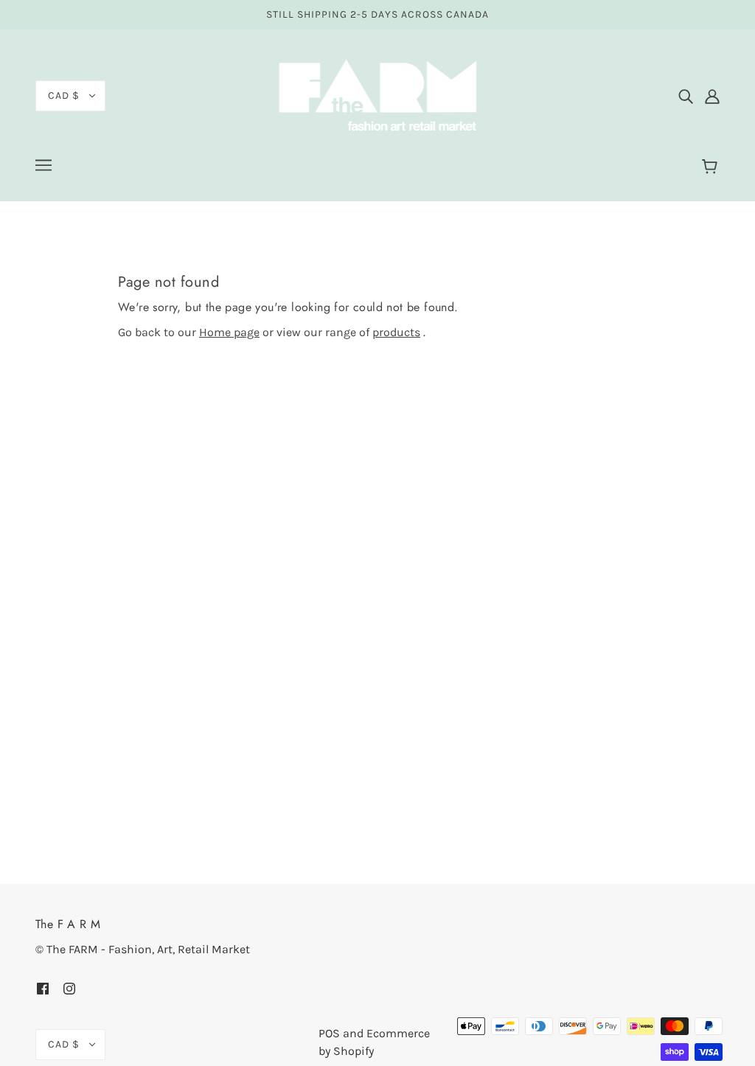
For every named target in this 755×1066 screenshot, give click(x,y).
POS (329, 1033)
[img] (685, 96)
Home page (229, 332)
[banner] (377, 95)
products (396, 332)
